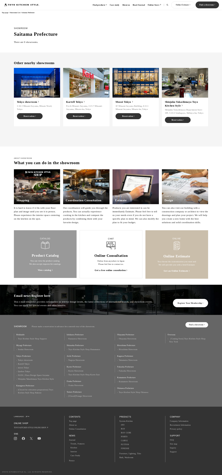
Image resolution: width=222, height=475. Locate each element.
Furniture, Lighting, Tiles (130, 454)
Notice (72, 461)
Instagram (15, 438)
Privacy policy (176, 429)
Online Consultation (77, 429)
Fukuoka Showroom (127, 371)
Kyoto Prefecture (74, 367)
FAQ (172, 440)
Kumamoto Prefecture (126, 377)
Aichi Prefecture (74, 356)
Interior (74, 452)
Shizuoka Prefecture (75, 345)
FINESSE (125, 448)
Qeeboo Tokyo (24, 371)
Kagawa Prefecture (125, 356)
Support (173, 452)
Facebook (23, 438)
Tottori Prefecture (74, 392)
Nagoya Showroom (76, 360)
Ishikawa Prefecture (75, 335)
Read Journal (139, 5)
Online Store (153, 5)
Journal (72, 440)
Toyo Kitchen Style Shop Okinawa (133, 392)
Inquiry (173, 448)
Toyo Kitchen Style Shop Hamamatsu (84, 349)
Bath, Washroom (126, 457)
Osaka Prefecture (74, 381)
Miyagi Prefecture (24, 345)
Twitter (31, 438)
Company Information (179, 421)
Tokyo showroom (25, 360)
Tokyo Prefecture (23, 356)
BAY (123, 429)
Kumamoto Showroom (128, 382)
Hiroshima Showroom (128, 349)
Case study (114, 5)
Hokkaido (20, 335)
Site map (173, 444)
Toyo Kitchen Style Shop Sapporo (32, 339)
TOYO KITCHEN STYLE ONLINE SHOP (30, 428)
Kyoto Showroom (75, 371)
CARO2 (124, 441)
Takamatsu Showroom (128, 360)
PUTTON (125, 444)
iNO (123, 425)
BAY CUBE (126, 433)
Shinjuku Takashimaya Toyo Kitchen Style (36, 379)
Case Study (75, 455)
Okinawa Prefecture (125, 388)
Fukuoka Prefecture (125, 367)
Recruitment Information (180, 425)
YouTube (39, 438)
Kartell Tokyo (24, 364)
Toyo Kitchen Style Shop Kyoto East (84, 375)
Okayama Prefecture (125, 335)
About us (126, 5)
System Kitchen (126, 421)
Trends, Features (78, 444)
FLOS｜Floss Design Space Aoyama (33, 375)
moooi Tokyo (23, 368)
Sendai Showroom (25, 349)
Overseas (171, 335)
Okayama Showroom (127, 339)
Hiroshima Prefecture (126, 345)
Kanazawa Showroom (77, 339)
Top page (5, 12)
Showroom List (15, 12)
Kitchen (74, 448)
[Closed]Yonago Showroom (80, 396)
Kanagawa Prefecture (25, 386)
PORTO (124, 437)
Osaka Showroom (75, 385)
